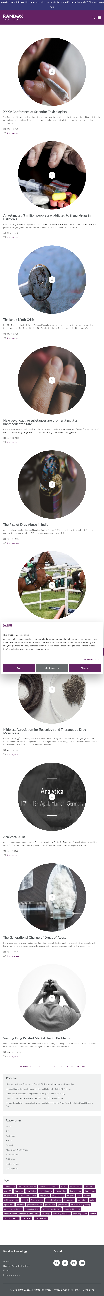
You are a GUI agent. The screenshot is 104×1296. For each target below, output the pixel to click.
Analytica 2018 (14, 837)
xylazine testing (41, 1218)
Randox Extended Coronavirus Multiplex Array (21, 1213)
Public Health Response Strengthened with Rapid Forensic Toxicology (35, 1093)
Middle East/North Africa (17, 1149)
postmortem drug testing (80, 1204)
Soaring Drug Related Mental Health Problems (36, 1038)
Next (79, 1066)
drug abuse (19, 1191)
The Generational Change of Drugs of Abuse (34, 937)
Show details (89, 659)
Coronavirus (89, 1186)
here (52, 6)
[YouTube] (82, 1263)
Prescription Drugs (32, 1209)
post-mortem (50, 1204)
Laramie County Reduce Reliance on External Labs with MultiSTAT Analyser (38, 1089)
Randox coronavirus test (52, 1209)
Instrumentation (11, 1275)
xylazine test (26, 1218)
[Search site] (93, 18)
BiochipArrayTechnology (27, 1186)
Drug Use (70, 1195)
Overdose (20, 1204)
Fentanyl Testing (37, 1200)
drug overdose (60, 1191)
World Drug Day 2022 (61, 1213)
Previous (26, 1066)
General (9, 1145)
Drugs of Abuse (10, 1195)
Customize (50, 668)
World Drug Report (80, 1213)
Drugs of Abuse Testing (27, 1195)
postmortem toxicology (13, 1209)
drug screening (75, 1191)
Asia (7, 1131)
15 (66, 1066)
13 (55, 1066)
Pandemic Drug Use (34, 1204)
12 (49, 1066)
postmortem (62, 1204)
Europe (9, 1140)
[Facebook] (56, 1263)
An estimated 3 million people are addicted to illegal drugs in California (47, 217)
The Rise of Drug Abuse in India (25, 524)
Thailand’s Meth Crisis (18, 319)
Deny (19, 668)
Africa (8, 1126)
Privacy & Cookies (62, 1289)
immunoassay (69, 1200)
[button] (99, 17)
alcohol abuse (9, 1186)
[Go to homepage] (13, 17)
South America (12, 1164)
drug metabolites (45, 1191)
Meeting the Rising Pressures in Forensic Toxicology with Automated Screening (40, 1084)
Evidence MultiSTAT (11, 1200)
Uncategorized (13, 133)
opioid (92, 1200)
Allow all (85, 668)
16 (72, 1066)
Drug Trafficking (58, 1195)
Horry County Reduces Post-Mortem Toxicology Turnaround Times (35, 1098)
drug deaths (31, 1191)
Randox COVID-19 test (72, 1209)
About (6, 1261)
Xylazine (93, 1213)
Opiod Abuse (82, 1200)
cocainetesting (75, 1186)
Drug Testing (44, 1195)
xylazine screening (11, 1218)
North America (12, 1154)
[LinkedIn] (73, 1263)
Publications (11, 1159)
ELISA (79, 1195)
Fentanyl (25, 1200)
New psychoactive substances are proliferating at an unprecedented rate (41, 422)
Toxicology (46, 1213)
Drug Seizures (90, 1191)
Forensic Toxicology (53, 1200)
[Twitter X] (65, 1263)
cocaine (64, 1186)
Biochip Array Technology (48, 1186)
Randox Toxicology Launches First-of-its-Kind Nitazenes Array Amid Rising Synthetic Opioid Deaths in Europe (49, 1104)
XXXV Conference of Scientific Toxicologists (35, 112)
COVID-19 (7, 1191)
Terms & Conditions (84, 1289)
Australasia (10, 1135)
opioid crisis (8, 1204)
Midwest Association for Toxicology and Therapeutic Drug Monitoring (44, 731)
